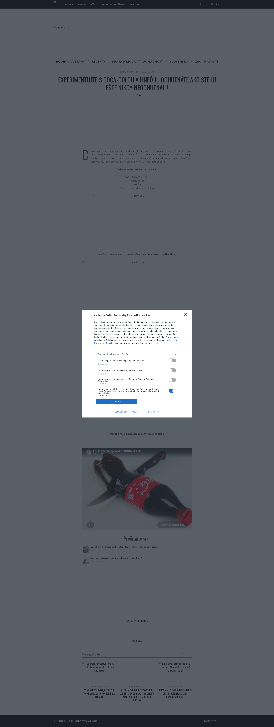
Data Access (137, 412)
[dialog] (137, 363)
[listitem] (137, 354)
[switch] (172, 360)
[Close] (186, 315)
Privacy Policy (153, 412)
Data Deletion (121, 412)
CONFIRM (116, 402)
